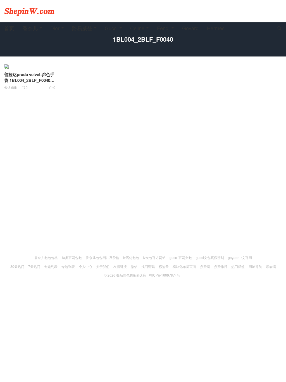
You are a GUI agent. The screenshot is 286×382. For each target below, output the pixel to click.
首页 (9, 28)
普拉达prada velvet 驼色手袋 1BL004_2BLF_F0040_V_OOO (29, 80)
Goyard (190, 28)
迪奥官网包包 (72, 257)
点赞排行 (220, 266)
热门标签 (238, 266)
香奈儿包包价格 (46, 257)
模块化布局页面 (184, 266)
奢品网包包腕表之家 (131, 275)
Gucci (111, 28)
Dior (54, 28)
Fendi (163, 28)
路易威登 (82, 28)
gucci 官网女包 (181, 257)
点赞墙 (205, 266)
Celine (137, 28)
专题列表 (51, 266)
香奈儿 (30, 28)
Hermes (216, 28)
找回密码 (148, 266)
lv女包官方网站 (154, 257)
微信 (134, 266)
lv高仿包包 (131, 257)
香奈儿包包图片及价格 (102, 257)
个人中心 (85, 266)
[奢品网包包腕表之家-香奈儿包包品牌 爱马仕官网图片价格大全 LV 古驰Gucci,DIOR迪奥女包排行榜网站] (29, 11)
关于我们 (102, 266)
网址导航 (255, 266)
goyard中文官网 (240, 257)
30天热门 (17, 266)
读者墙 (271, 266)
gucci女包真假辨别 (210, 257)
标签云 (164, 266)
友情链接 (120, 266)
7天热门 (34, 266)
